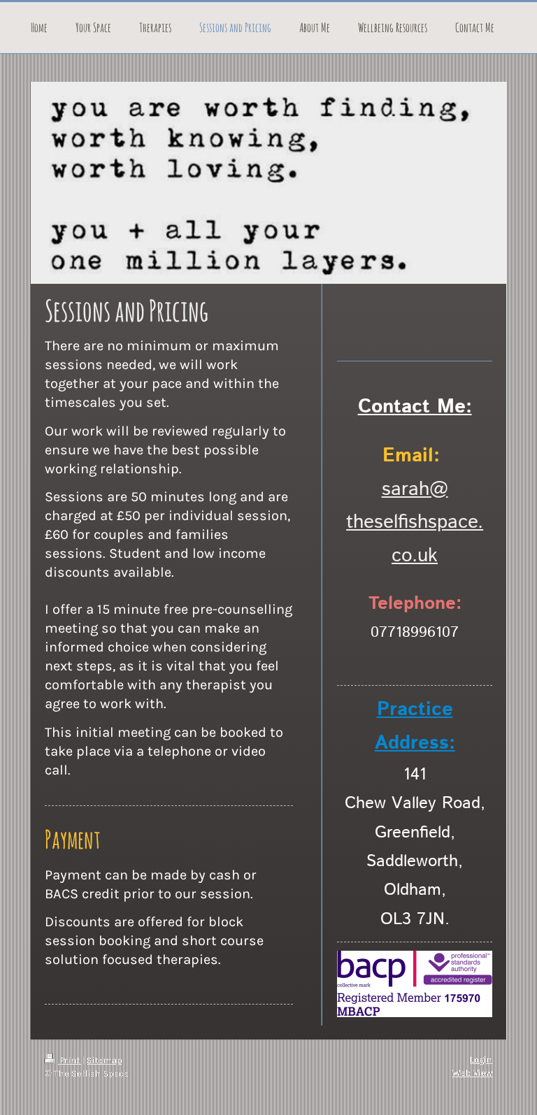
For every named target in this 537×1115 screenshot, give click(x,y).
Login (481, 1059)
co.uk (415, 556)
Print (69, 1060)
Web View (472, 1072)
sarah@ (415, 489)
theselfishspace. (414, 522)
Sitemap (104, 1060)
